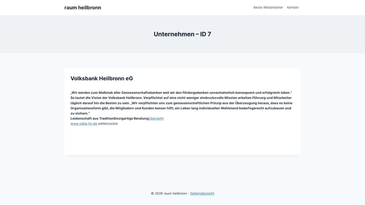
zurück (113, 123)
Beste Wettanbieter (268, 7)
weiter (103, 123)
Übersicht (156, 118)
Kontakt (293, 7)
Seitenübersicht (202, 193)
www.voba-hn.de (84, 123)
